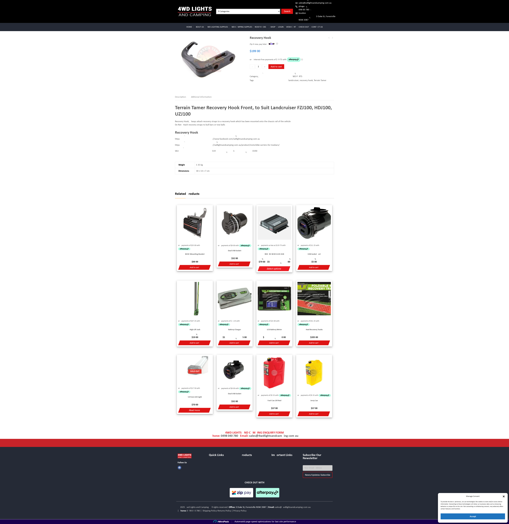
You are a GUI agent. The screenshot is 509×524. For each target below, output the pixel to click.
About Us (199, 27)
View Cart (291, 27)
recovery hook (306, 80)
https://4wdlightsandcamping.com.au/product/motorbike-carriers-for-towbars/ (227, 145)
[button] (503, 496)
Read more (194, 410)
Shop (273, 27)
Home (189, 27)
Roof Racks (260, 27)
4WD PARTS (297, 76)
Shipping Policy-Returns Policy (216, 511)
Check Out (304, 27)
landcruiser (293, 80)
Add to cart (276, 66)
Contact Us (317, 27)
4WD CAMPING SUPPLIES (241, 27)
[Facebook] (179, 467)
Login (281, 27)
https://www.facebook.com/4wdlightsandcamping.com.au (217, 139)
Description (180, 97)
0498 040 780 (304, 10)
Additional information (201, 97)
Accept (473, 516)
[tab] (182, 97)
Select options (274, 268)
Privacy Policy (239, 511)
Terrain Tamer (320, 80)
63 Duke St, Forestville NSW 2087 (317, 18)
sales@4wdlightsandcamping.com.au (315, 3)
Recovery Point (332, 37)
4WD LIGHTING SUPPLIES (217, 27)
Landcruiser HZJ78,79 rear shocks (328, 37)
